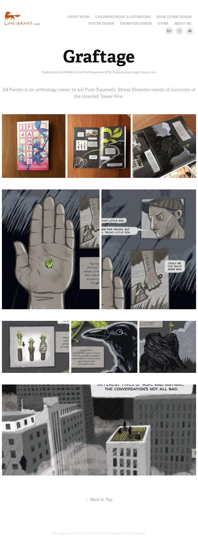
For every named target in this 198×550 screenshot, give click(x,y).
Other (163, 23)
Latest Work (78, 16)
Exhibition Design (136, 23)
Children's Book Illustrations (123, 16)
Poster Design (101, 23)
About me (182, 23)
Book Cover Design (173, 16)
